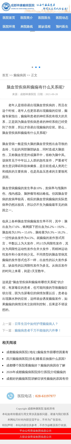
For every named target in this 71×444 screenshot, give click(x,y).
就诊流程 (44, 26)
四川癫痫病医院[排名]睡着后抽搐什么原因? (36, 358)
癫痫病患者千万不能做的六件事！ (38, 330)
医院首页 (9, 17)
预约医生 (62, 26)
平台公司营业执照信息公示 (35, 430)
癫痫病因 (20, 75)
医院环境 (9, 26)
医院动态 (62, 17)
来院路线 (26, 26)
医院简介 (26, 17)
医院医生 (44, 17)
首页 (5, 75)
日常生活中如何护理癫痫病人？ (36, 324)
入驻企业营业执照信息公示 (35, 436)
